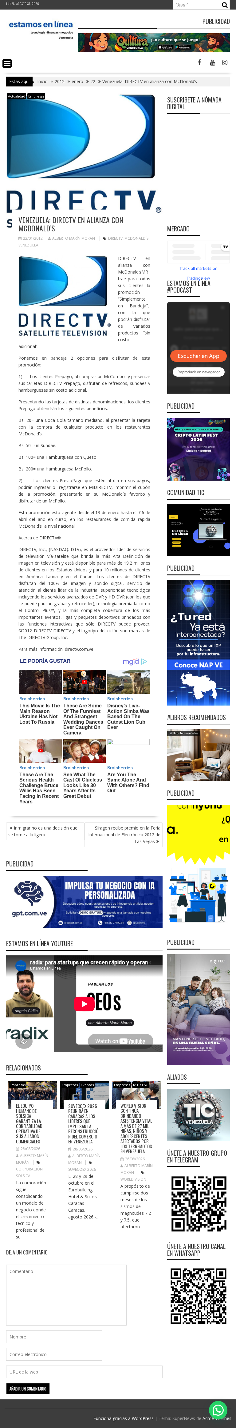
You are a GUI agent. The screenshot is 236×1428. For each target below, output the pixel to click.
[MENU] (7, 63)
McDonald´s (136, 238)
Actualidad (16, 96)
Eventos (87, 1084)
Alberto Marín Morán (73, 238)
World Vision (133, 1179)
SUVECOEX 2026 (82, 1169)
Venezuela (28, 245)
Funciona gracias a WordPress (123, 1418)
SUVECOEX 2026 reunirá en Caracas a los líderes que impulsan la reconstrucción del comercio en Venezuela (83, 1123)
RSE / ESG (140, 1084)
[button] (218, 1410)
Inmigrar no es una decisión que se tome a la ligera (42, 831)
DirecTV (115, 238)
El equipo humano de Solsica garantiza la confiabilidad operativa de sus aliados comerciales (29, 1123)
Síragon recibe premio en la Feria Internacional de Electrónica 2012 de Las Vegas (124, 834)
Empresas (36, 96)
